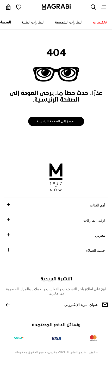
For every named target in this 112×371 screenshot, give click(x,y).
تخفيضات (100, 22)
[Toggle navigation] (103, 7)
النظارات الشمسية (69, 22)
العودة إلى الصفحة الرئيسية (56, 121)
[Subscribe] (7, 304)
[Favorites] (19, 7)
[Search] (93, 7)
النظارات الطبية (33, 22)
